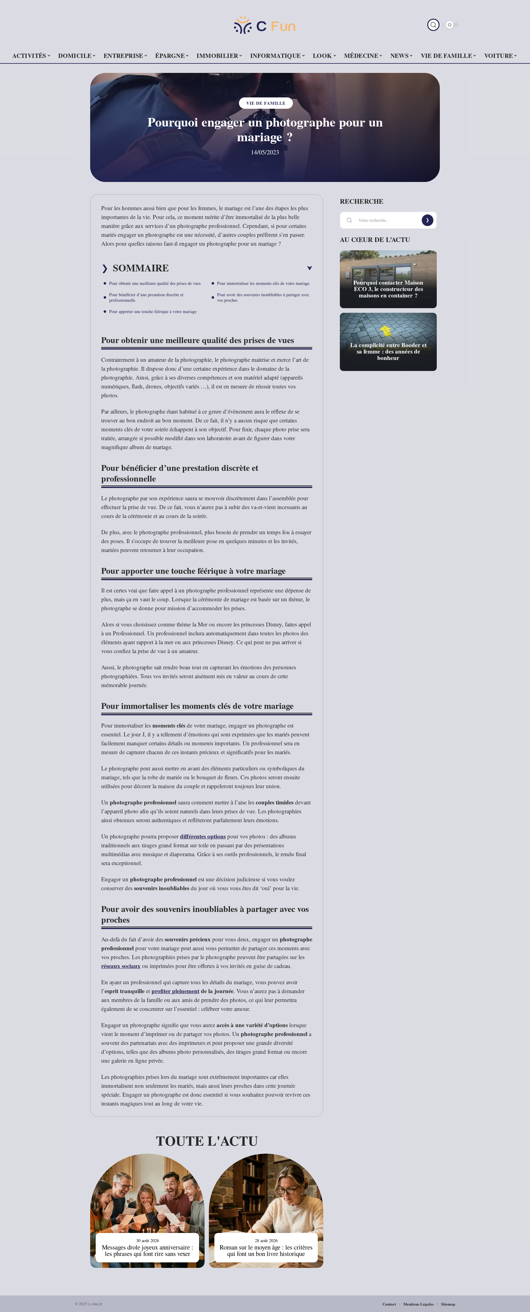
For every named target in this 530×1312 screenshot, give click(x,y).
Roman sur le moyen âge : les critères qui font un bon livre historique (266, 1250)
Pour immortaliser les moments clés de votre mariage (263, 283)
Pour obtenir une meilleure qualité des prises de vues (155, 283)
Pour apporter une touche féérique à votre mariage (153, 311)
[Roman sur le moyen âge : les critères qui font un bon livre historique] (266, 1211)
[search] (433, 25)
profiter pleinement (175, 991)
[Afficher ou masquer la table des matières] (240, 268)
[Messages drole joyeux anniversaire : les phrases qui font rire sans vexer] (147, 1211)
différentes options (203, 836)
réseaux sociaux (120, 966)
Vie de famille (266, 103)
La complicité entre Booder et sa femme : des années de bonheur (388, 351)
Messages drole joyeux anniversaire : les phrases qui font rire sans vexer (147, 1250)
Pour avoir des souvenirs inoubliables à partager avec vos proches (263, 297)
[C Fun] (265, 24)
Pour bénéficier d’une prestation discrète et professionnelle (146, 297)
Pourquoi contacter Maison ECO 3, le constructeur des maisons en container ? (388, 289)
